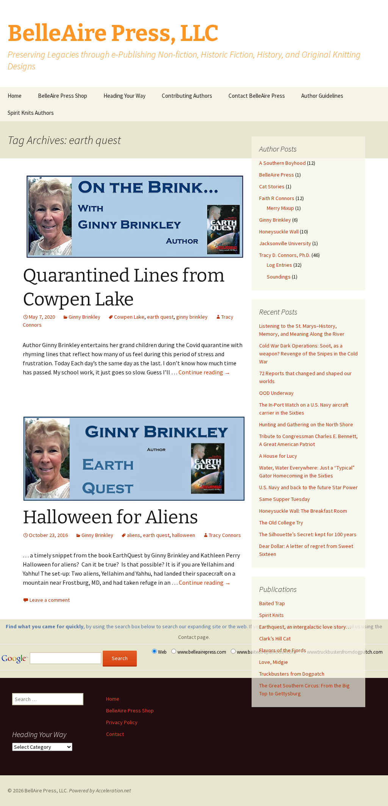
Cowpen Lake (129, 316)
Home (15, 95)
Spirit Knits (271, 615)
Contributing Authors (187, 95)
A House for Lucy (278, 455)
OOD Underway (276, 393)
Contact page (193, 637)
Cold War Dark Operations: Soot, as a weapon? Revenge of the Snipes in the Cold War (308, 353)
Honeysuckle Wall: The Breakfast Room (303, 510)
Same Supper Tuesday (284, 499)
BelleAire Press (276, 174)
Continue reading (204, 372)
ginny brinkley (192, 316)
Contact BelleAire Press (256, 95)
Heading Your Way (124, 95)
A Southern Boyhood (282, 163)
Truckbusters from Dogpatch (291, 673)
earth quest (160, 316)
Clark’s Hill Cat (275, 638)
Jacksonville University (285, 243)
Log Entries (279, 264)
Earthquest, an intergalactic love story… (305, 626)
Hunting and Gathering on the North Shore (306, 424)
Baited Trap (272, 603)
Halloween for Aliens (110, 517)
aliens (133, 535)
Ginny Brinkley (84, 316)
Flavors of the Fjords (282, 650)
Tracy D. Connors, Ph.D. (284, 255)
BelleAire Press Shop (62, 95)
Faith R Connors (276, 198)
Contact (115, 734)
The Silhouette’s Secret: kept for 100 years (308, 534)
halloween (183, 535)
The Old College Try (281, 522)
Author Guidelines (322, 95)
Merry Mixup (280, 208)
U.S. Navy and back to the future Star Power (308, 487)
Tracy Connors (225, 535)
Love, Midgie (273, 662)
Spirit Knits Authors (31, 112)
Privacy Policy (122, 722)
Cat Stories (272, 186)
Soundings (279, 276)
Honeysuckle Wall (279, 231)
